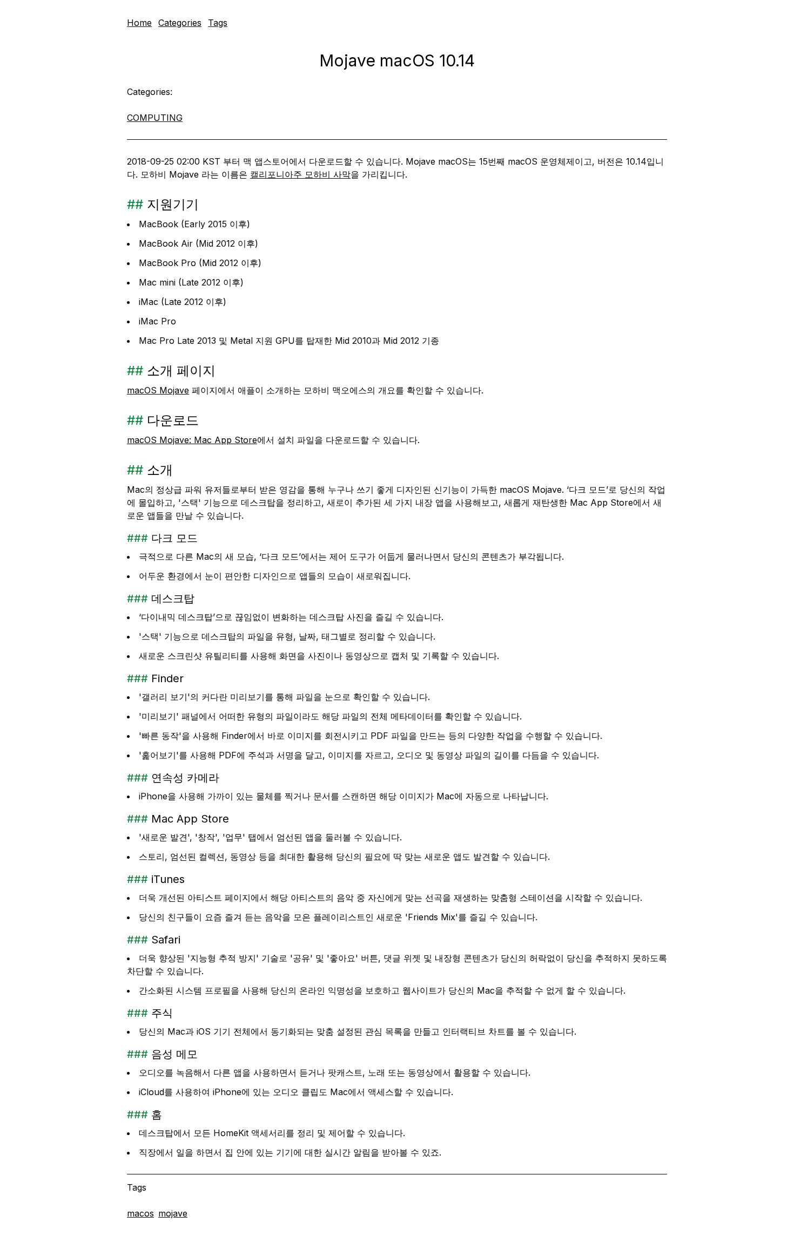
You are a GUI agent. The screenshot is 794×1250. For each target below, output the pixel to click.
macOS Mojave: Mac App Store (192, 439)
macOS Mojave (158, 390)
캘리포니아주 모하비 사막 (300, 174)
